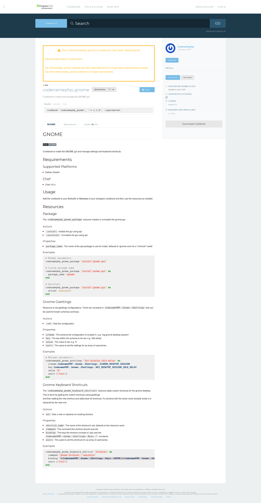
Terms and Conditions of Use (111, 497)
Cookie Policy (142, 497)
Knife (65, 104)
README (51, 124)
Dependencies (70, 124)
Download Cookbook (193, 124)
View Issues (187, 77)
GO (217, 23)
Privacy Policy (129, 497)
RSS (46, 85)
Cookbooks (73, 7)
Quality (91, 124)
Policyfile (47, 104)
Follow (149, 90)
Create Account (204, 7)
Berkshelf (56, 104)
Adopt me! (172, 60)
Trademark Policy (157, 497)
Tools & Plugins (93, 7)
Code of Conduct (92, 497)
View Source (172, 77)
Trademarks (50, 494)
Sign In (222, 7)
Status (168, 497)
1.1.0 (102, 89)
